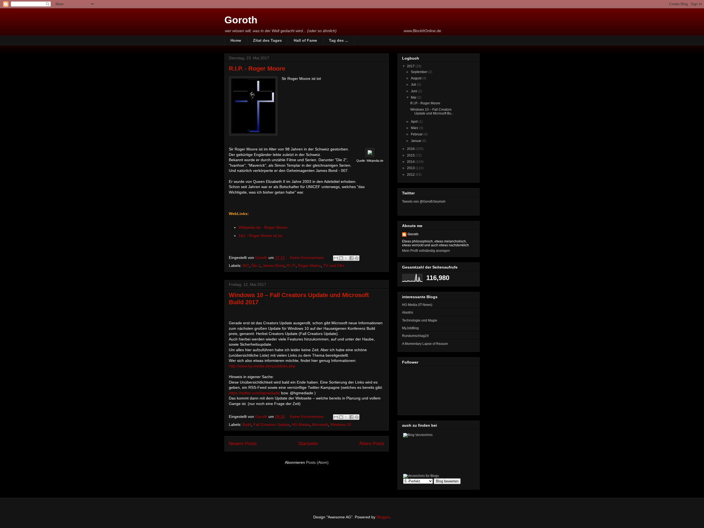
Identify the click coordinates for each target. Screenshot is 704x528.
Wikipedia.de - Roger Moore (262, 227)
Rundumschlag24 (415, 336)
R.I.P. (291, 265)
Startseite (308, 443)
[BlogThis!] (341, 258)
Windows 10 (340, 424)
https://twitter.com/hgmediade (254, 393)
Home (235, 40)
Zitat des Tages (267, 40)
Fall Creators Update (271, 424)
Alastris (407, 312)
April (415, 122)
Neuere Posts (243, 443)
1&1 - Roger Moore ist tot (260, 235)
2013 (411, 168)
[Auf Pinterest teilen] (356, 258)
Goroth (240, 20)
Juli (414, 84)
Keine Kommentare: (308, 257)
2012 (411, 175)
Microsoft (320, 424)
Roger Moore (309, 265)
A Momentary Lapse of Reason (425, 344)
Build (247, 424)
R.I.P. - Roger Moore (257, 68)
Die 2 (255, 265)
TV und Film (333, 265)
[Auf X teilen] (346, 258)
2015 (411, 155)
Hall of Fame (305, 40)
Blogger (383, 517)
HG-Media (301, 424)
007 (246, 265)
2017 (411, 66)
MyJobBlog (410, 328)
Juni (414, 91)
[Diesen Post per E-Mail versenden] (336, 258)
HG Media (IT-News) (417, 305)
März (415, 128)
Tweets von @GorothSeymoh (424, 201)
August (416, 78)
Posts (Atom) (317, 462)
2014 (411, 162)
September (419, 72)
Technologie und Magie (419, 320)
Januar (416, 141)
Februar (417, 134)
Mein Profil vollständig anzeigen (426, 251)
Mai (414, 97)
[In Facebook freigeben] (351, 258)
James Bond (273, 265)
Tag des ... (338, 40)
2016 (411, 149)
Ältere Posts (371, 443)
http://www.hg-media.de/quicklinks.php (262, 366)
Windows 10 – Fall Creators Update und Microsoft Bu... (432, 111)
